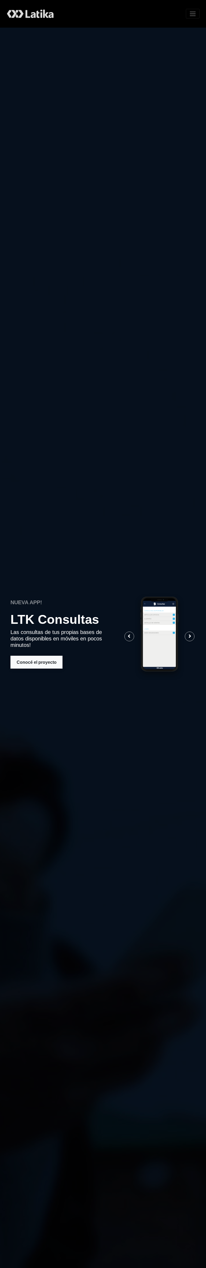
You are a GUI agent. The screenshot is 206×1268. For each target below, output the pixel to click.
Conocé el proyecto (37, 662)
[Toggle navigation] (193, 14)
